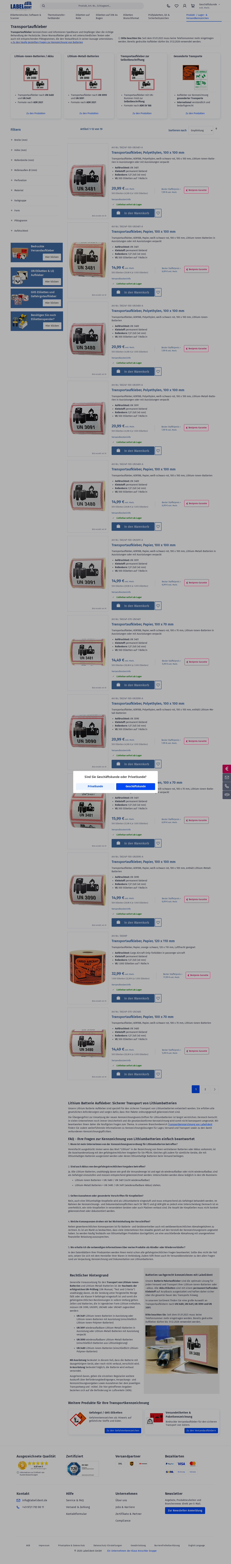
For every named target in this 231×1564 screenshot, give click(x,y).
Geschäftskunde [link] (136, 786)
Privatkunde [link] (95, 786)
